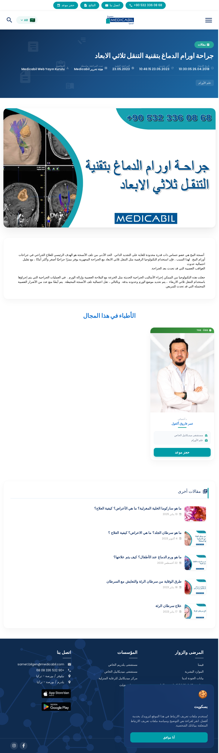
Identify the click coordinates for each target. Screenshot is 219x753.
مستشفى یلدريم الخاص (123, 665)
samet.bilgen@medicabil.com (41, 664)
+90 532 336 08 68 (50, 670)
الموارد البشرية (194, 671)
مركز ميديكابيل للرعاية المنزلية (118, 678)
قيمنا (201, 665)
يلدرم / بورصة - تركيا (50, 682)
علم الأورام (204, 83)
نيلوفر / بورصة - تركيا (50, 676)
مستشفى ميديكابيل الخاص (121, 671)
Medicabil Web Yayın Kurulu (43, 69)
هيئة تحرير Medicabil (88, 69)
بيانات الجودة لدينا (193, 678)
